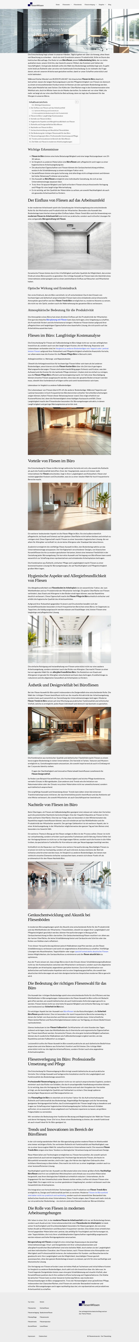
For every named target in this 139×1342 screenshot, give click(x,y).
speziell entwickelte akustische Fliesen (91, 951)
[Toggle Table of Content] (76, 102)
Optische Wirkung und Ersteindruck (46, 110)
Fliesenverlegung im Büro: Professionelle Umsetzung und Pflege (54, 136)
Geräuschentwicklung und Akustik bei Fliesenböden (50, 130)
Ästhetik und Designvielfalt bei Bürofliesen (46, 124)
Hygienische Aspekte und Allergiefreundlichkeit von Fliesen (53, 122)
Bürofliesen (68, 1011)
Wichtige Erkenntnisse (42, 105)
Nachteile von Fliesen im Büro (42, 127)
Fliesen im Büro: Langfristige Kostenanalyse (47, 116)
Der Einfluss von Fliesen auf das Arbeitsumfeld (48, 108)
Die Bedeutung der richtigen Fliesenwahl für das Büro (50, 133)
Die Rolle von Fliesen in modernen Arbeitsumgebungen (52, 142)
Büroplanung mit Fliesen (56, 320)
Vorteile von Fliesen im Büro (41, 119)
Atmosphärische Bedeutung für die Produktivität (51, 113)
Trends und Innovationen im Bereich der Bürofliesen (51, 139)
